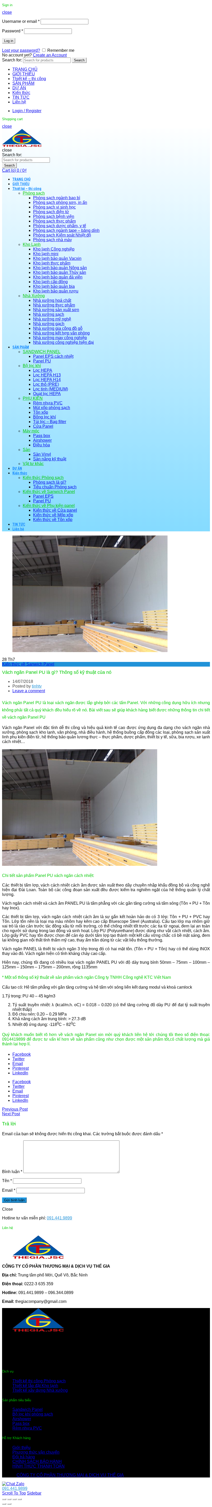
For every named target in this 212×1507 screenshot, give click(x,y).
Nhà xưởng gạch (48, 324)
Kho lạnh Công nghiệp (53, 249)
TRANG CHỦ (24, 69)
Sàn (26, 449)
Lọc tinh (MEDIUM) (50, 389)
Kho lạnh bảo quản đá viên (57, 277)
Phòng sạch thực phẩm (54, 221)
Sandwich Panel (27, 1409)
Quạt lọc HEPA (47, 393)
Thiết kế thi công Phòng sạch (39, 1381)
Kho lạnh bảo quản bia (54, 286)
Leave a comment (28, 691)
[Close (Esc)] (4, 1499)
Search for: (12, 60)
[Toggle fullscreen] (14, 1499)
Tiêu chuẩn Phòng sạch (55, 487)
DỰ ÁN (19, 88)
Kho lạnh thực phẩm (51, 263)
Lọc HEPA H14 (47, 379)
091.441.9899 (59, 1218)
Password (12, 31)
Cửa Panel (43, 426)
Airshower (42, 440)
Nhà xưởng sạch (48, 314)
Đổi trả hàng (23, 1457)
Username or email (21, 21)
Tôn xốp (40, 412)
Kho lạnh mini (45, 254)
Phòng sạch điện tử (51, 212)
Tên (7, 1181)
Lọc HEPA (42, 370)
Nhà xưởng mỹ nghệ (52, 319)
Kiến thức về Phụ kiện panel (49, 505)
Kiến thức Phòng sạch (43, 477)
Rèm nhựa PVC (48, 403)
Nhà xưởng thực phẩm (54, 305)
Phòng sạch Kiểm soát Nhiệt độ (62, 235)
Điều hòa (41, 445)
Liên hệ (19, 102)
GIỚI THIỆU (23, 74)
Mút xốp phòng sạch (51, 407)
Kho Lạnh (32, 244)
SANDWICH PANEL (41, 351)
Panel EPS (43, 496)
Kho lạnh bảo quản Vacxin (57, 258)
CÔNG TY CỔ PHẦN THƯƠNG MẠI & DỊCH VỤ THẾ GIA (70, 1475)
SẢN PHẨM (23, 83)
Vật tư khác (33, 463)
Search (79, 60)
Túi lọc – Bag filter (49, 421)
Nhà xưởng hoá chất (52, 300)
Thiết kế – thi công (29, 78)
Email (8, 1190)
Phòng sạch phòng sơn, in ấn (60, 202)
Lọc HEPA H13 (47, 375)
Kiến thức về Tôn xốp (52, 519)
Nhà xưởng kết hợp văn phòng (61, 333)
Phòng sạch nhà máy (52, 240)
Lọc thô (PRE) (46, 384)
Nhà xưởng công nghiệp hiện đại (63, 342)
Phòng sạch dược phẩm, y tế (59, 226)
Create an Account (50, 55)
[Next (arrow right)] (9, 1504)
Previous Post (15, 1109)
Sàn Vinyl (42, 454)
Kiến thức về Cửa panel (55, 510)
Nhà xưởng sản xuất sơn (56, 310)
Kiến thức (21, 92)
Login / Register (26, 111)
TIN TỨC (20, 97)
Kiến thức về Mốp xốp (53, 515)
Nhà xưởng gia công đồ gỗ (57, 328)
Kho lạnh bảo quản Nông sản (60, 268)
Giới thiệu (21, 1447)
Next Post (11, 1114)
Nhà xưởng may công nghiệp (60, 337)
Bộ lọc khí (32, 365)
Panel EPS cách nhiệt (53, 356)
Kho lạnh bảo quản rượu (55, 291)
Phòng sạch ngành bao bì (56, 198)
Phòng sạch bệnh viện (53, 216)
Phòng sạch (34, 193)
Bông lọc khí (44, 417)
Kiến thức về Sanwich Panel (49, 491)
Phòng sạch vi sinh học (54, 207)
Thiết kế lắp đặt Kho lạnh (35, 1385)
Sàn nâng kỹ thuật (49, 459)
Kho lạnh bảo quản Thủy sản (59, 272)
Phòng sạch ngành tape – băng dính (66, 230)
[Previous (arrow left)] (4, 1504)
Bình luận (12, 1171)
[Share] (9, 1499)
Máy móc (31, 431)
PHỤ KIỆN (33, 398)
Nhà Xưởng (34, 296)
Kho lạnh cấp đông (50, 282)
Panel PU (42, 361)
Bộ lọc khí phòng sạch (32, 1414)
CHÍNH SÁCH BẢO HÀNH (37, 1461)
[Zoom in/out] (20, 1499)
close (7, 12)
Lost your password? (21, 50)
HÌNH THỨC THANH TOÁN (38, 1466)
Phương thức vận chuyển (35, 1452)
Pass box (41, 435)
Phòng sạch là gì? (49, 482)
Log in (8, 41)
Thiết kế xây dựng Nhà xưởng (40, 1390)
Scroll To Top (14, 1493)
